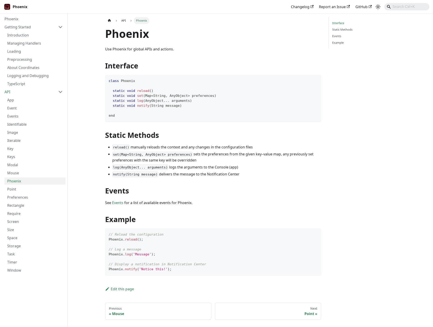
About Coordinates (23, 67)
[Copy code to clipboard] (315, 80)
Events (12, 116)
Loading (14, 51)
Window (14, 270)
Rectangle (15, 205)
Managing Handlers (24, 43)
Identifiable (17, 124)
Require (14, 213)
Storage (14, 245)
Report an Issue (332, 6)
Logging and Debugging (28, 75)
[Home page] (109, 20)
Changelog (300, 6)
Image (12, 132)
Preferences (17, 197)
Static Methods (342, 29)
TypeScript (16, 83)
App (10, 100)
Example (338, 43)
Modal (12, 164)
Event (12, 108)
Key (10, 148)
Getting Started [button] (18, 27)
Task (11, 254)
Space (12, 237)
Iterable (14, 140)
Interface (338, 23)
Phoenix (11, 18)
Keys (11, 156)
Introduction (18, 35)
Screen (13, 221)
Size (10, 229)
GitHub (361, 6)
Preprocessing (19, 59)
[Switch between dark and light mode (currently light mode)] (378, 6)
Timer (12, 262)
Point (11, 189)
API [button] (7, 91)
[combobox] (406, 6)
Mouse (13, 172)
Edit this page (122, 288)
